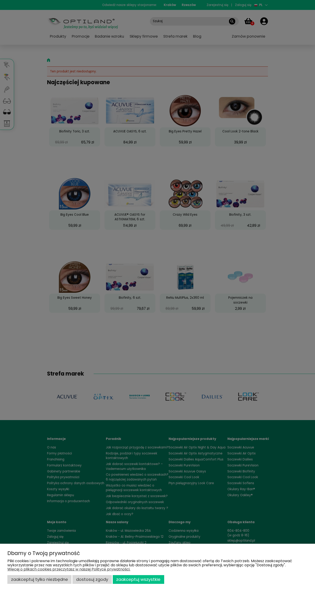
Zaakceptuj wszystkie (138, 579)
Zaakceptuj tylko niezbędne (39, 579)
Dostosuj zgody (92, 579)
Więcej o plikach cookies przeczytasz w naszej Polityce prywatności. (68, 569)
